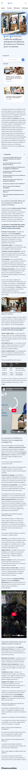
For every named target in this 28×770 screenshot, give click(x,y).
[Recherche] (26, 3)
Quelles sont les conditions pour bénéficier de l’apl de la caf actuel (14, 78)
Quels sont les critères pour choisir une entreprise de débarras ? (13, 180)
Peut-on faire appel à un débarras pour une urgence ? (13, 195)
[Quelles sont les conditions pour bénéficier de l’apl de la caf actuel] (14, 71)
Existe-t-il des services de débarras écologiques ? (11, 187)
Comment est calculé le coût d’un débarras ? (14, 183)
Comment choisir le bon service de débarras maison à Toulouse (14, 176)
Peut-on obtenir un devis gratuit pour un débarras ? (13, 191)
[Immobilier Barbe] (10, 3)
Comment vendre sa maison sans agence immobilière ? (14, 96)
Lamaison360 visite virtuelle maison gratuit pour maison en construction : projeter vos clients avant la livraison (13, 226)
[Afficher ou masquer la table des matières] (18, 154)
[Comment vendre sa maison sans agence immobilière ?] (14, 90)
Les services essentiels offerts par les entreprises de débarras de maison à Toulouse (12, 159)
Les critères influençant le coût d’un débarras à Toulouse (12, 163)
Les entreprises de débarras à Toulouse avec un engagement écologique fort (14, 167)
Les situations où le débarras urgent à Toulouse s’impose (12, 172)
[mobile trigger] (2, 3)
